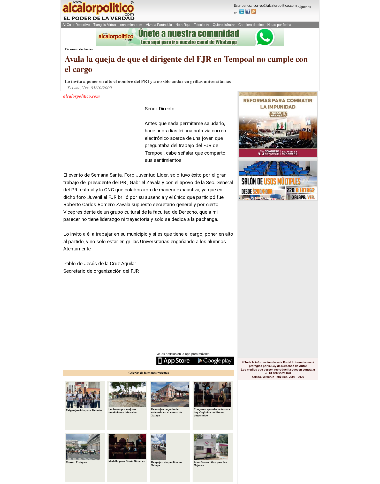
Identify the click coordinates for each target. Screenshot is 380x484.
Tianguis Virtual (105, 25)
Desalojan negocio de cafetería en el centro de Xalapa (166, 412)
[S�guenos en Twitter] (241, 11)
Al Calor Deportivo (76, 25)
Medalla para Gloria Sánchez (127, 461)
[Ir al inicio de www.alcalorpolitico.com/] (98, 20)
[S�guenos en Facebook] (247, 11)
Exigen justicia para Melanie (84, 410)
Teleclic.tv (201, 25)
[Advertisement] (102, 137)
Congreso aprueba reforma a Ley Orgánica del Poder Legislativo (212, 412)
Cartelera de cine (251, 25)
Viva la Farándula (159, 25)
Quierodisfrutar (224, 25)
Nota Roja (183, 25)
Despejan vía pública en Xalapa (166, 464)
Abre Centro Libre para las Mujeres (210, 464)
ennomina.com (131, 25)
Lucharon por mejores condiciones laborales (123, 411)
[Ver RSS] (253, 11)
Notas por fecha (279, 25)
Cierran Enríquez (76, 462)
